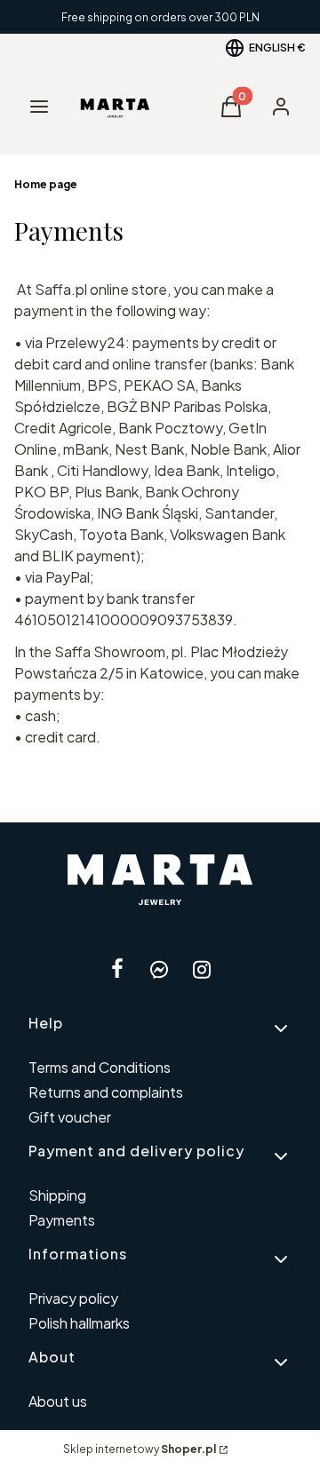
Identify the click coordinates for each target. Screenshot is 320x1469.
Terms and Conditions (99, 1067)
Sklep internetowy (139, 1449)
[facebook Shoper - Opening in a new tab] (117, 969)
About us (57, 1401)
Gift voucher (69, 1117)
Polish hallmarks (79, 1323)
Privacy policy (73, 1298)
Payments (61, 1220)
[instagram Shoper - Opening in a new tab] (201, 969)
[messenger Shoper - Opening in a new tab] (159, 969)
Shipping (57, 1195)
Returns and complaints (105, 1092)
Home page (45, 184)
